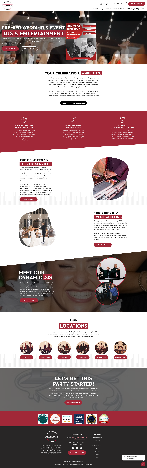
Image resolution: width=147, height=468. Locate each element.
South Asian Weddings (97, 446)
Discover (97, 451)
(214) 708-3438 (75, 437)
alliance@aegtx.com (79, 439)
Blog (97, 454)
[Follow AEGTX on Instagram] (73, 448)
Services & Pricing (97, 437)
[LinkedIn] (107, 4)
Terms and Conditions (77, 461)
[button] (97, 8)
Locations (97, 440)
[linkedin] (81, 448)
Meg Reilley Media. (88, 464)
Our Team (97, 443)
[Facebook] (104, 4)
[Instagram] (101, 4)
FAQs (97, 449)
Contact (97, 457)
